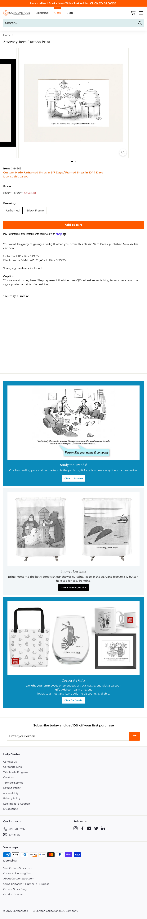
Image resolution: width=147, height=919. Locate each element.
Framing (9, 203)
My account (10, 808)
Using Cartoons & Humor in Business (26, 883)
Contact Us (10, 761)
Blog (69, 13)
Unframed (13, 210)
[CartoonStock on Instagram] (76, 828)
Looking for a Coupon (16, 803)
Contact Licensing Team (18, 873)
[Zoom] (123, 152)
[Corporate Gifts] (73, 638)
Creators (8, 777)
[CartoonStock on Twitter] (96, 828)
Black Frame (35, 210)
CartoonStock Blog (15, 889)
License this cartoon (16, 176)
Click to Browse (74, 478)
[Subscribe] (134, 736)
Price (7, 186)
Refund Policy (11, 787)
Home (7, 35)
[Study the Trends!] (73, 422)
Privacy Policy (11, 798)
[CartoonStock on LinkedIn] (103, 828)
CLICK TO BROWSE (103, 3)
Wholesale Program (15, 772)
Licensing (42, 13)
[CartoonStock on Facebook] (82, 828)
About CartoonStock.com (18, 878)
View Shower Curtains (73, 587)
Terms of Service (13, 782)
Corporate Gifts (12, 766)
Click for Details (73, 700)
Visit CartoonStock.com (17, 868)
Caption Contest (13, 894)
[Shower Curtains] (73, 529)
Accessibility (11, 793)
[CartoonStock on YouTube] (89, 828)
